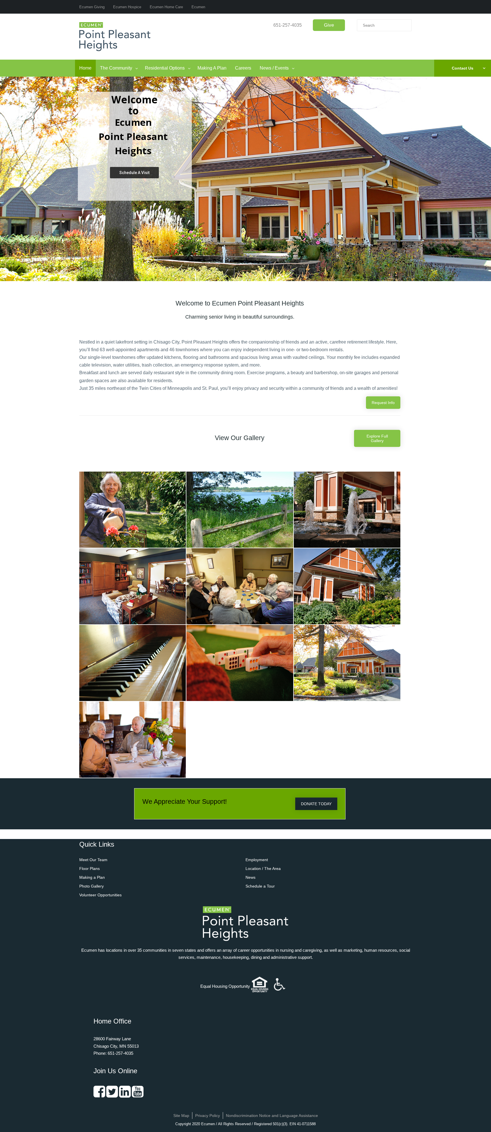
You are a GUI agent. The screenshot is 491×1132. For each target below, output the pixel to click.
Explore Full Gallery (377, 438)
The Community (116, 68)
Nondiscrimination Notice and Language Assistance (272, 1115)
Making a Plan (92, 877)
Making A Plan (211, 68)
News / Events (274, 68)
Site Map (181, 1115)
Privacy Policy (207, 1115)
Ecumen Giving (92, 7)
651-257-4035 (287, 25)
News (250, 877)
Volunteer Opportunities (100, 895)
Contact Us (462, 68)
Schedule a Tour (260, 886)
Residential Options (165, 68)
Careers (243, 68)
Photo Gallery (91, 886)
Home (85, 68)
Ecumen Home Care (166, 7)
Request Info (383, 402)
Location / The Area (263, 868)
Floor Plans (89, 868)
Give (329, 25)
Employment (257, 859)
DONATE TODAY (316, 804)
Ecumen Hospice (127, 7)
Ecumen (198, 7)
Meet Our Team (93, 859)
